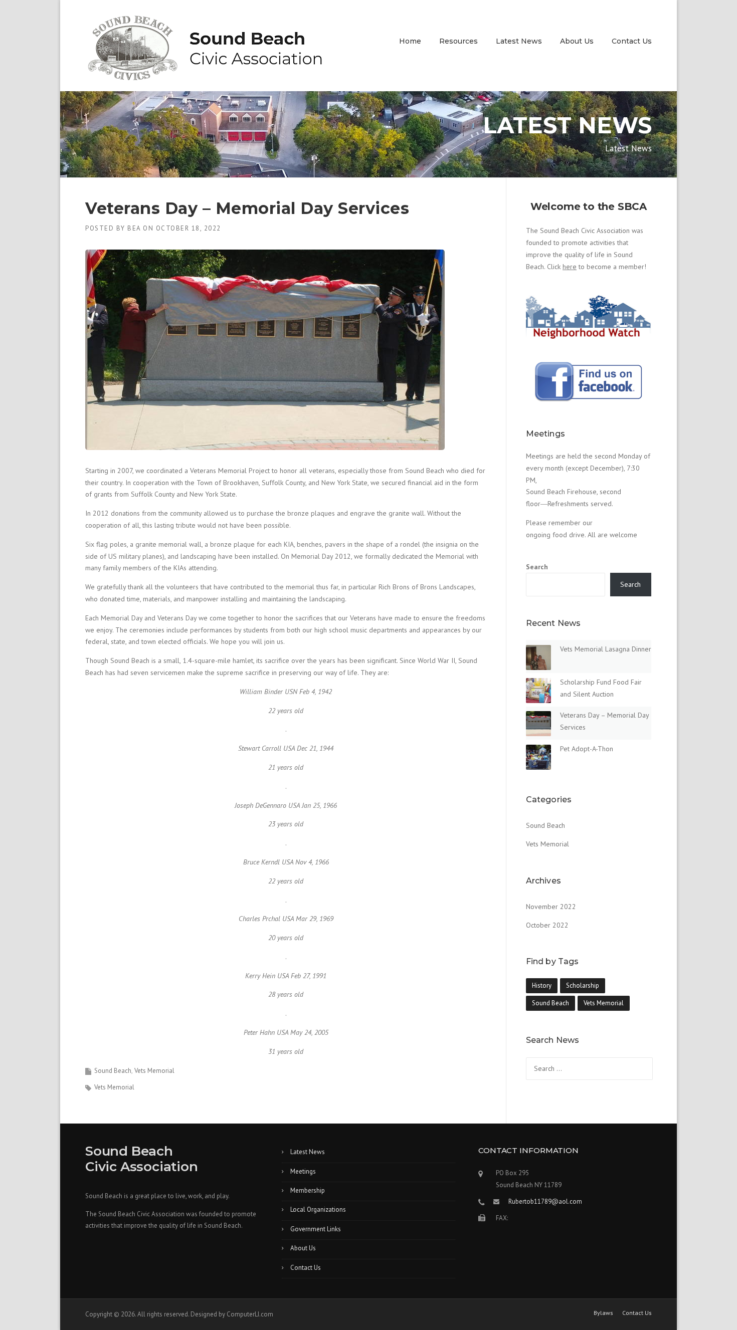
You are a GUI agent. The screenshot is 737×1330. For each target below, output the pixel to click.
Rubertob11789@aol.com (545, 1201)
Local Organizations (318, 1209)
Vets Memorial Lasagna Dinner (605, 648)
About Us (577, 41)
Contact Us (632, 41)
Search (537, 566)
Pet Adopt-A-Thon (586, 748)
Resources (458, 41)
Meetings (303, 1171)
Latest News (519, 41)
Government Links (315, 1229)
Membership (307, 1190)
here (570, 266)
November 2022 (551, 906)
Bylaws (603, 1313)
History (541, 985)
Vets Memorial (154, 1070)
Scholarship (582, 985)
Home (410, 41)
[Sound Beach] (204, 52)
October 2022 (547, 925)
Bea (134, 228)
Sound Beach (112, 1070)
